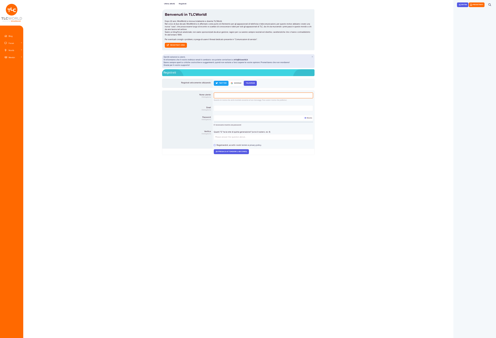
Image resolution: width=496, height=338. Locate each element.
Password (206, 117)
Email (208, 108)
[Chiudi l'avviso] (312, 57)
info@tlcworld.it (241, 60)
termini (244, 145)
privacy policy (255, 145)
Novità (11, 50)
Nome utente (205, 95)
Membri (12, 58)
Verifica (207, 131)
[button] (21, 43)
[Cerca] (490, 4)
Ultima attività (169, 4)
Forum (11, 43)
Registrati (182, 4)
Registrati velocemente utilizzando (196, 83)
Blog (11, 36)
